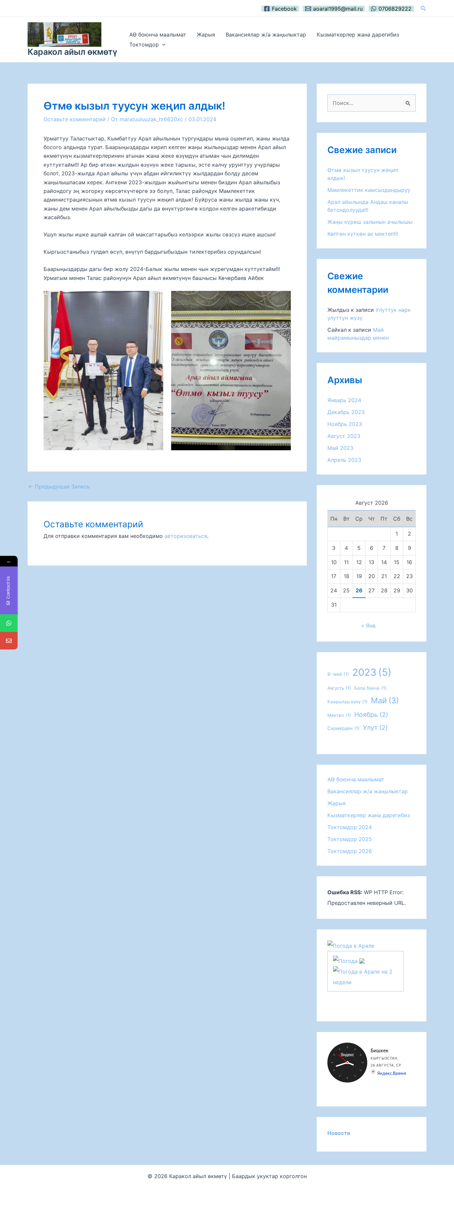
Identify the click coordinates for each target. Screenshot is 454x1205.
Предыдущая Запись (59, 486)
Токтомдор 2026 (349, 851)
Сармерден (343, 728)
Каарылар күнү (347, 701)
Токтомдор (144, 44)
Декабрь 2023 (346, 412)
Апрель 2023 (344, 460)
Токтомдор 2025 (349, 839)
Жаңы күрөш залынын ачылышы (369, 221)
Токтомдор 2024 (349, 827)
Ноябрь (371, 715)
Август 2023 (343, 436)
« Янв (368, 625)
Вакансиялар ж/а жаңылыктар (266, 34)
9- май (338, 674)
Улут (375, 728)
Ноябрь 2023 (344, 424)
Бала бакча (370, 688)
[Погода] (349, 960)
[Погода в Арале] (350, 945)
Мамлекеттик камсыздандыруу (368, 190)
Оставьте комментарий (75, 119)
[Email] (9, 640)
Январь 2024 (344, 400)
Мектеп (339, 715)
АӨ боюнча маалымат (157, 34)
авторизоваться (186, 536)
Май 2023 (340, 448)
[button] (423, 8)
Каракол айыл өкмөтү (72, 52)
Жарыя (206, 34)
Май (385, 700)
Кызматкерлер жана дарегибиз (358, 34)
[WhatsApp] (9, 623)
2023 (372, 672)
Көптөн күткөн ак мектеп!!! (362, 233)
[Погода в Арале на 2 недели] (365, 976)
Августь (339, 688)
